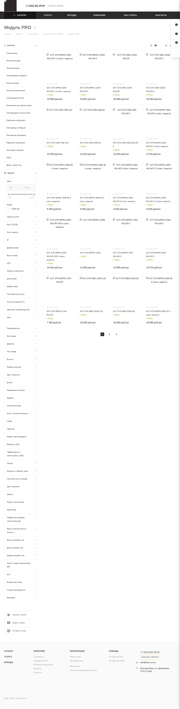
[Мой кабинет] (174, 6)
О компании (39, 657)
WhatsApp (97, 687)
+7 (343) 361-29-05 (35, 6)
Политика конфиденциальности (83, 670)
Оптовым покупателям (43, 665)
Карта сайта (75, 666)
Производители (76, 661)
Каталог (8, 651)
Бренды (8, 662)
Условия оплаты (116, 657)
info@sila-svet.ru (148, 662)
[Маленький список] (151, 45)
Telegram (90, 687)
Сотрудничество (41, 661)
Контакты (37, 672)
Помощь (113, 651)
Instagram (83, 687)
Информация (77, 651)
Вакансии (38, 669)
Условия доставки (116, 661)
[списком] (170, 45)
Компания (39, 651)
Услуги (8, 657)
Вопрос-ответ (75, 657)
